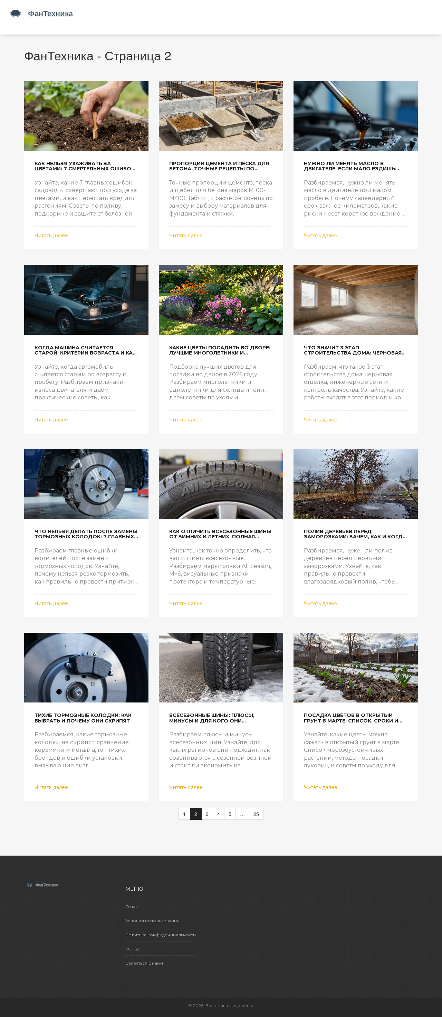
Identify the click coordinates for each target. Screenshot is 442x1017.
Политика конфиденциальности (160, 934)
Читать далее (51, 235)
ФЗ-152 (132, 948)
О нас (131, 906)
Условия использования (152, 920)
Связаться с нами (144, 963)
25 (256, 813)
